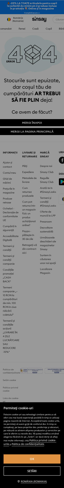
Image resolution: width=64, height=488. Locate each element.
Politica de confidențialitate (28, 444)
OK (32, 459)
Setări (32, 471)
